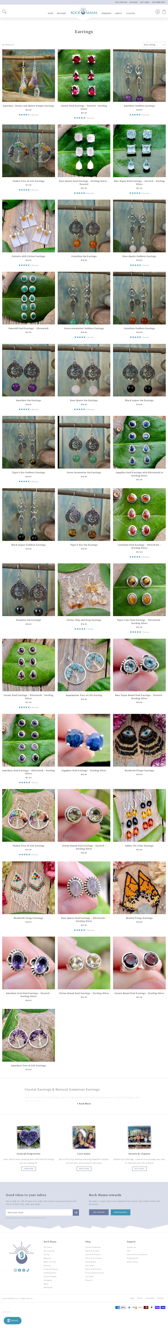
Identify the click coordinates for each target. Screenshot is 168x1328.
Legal (132, 1298)
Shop (50, 13)
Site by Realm (6, 1312)
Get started (99, 1212)
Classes (130, 13)
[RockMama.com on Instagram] (15, 1270)
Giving (46, 1254)
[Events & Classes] (139, 1137)
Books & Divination (93, 1269)
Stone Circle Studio (93, 1258)
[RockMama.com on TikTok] (27, 1270)
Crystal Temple (50, 1276)
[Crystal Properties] (28, 1137)
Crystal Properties (93, 1247)
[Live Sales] (84, 1137)
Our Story (48, 1247)
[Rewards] (13, 1320)
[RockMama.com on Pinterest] (23, 1270)
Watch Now (84, 1169)
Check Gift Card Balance (137, 1254)
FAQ (128, 1251)
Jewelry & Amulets (93, 1254)
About (118, 13)
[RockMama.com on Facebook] (19, 1270)
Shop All (88, 1280)
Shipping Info (132, 1258)
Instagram (48, 1280)
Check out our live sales (13, 2)
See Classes (139, 1169)
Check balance (120, 1212)
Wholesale (48, 1287)
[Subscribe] (76, 1212)
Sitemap (160, 1298)
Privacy (139, 1298)
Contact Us (131, 1247)
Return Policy (132, 1262)
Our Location (121, 2)
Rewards (107, 13)
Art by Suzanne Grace (94, 1273)
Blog (45, 1284)
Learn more (28, 1169)
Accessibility (149, 1298)
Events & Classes (51, 1269)
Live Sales (134, 2)
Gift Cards (145, 2)
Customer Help (158, 2)
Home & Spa (90, 1262)
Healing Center (50, 1273)
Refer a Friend (50, 1262)
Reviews (61, 13)
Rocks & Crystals (92, 1251)
